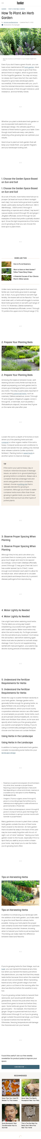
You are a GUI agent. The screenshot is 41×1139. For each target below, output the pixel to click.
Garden (4, 9)
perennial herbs (20, 394)
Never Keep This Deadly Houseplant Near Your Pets (30, 1099)
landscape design (9, 753)
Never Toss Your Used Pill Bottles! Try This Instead (10, 1099)
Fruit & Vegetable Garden (16, 9)
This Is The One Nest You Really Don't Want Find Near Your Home (29, 1126)
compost (5, 442)
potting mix (22, 484)
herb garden (29, 67)
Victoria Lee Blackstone (11, 22)
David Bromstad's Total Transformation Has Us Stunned (9, 1126)
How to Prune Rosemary (22, 264)
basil (3, 969)
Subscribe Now (19, 1067)
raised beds (28, 453)
